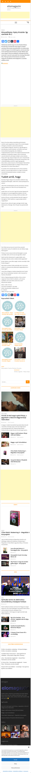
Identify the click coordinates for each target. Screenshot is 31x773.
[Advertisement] (15, 122)
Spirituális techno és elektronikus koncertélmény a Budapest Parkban (13, 601)
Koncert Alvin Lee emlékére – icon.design (11, 666)
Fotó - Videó (4, 413)
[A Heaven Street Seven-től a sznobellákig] (5, 634)
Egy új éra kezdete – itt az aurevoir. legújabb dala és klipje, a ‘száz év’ (20, 619)
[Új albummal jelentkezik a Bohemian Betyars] (5, 627)
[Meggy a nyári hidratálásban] (5, 444)
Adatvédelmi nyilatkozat (7, 771)
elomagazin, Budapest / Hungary (9, 744)
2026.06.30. (4, 604)
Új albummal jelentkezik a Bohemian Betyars (18, 626)
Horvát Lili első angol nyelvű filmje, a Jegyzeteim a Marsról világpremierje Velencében (14, 418)
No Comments (11, 422)
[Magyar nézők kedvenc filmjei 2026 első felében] (5, 435)
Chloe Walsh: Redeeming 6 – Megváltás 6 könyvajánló (18, 451)
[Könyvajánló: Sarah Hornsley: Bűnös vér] (5, 557)
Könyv (3, 29)
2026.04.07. (13, 636)
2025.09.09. (13, 559)
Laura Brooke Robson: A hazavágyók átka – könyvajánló (19, 549)
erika (2, 658)
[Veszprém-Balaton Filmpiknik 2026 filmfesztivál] (5, 462)
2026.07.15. (13, 463)
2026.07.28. (13, 444)
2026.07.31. (13, 437)
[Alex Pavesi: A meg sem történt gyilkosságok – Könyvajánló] (5, 563)
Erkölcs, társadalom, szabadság (9, 651)
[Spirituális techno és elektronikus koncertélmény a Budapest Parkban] (15, 585)
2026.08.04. (4, 422)
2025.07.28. (13, 565)
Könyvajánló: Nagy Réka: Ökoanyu (15, 655)
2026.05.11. (13, 629)
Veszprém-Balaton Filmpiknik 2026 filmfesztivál (19, 460)
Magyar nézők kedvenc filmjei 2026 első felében (19, 434)
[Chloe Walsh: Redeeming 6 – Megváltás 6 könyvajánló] (5, 453)
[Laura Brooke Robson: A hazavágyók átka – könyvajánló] (5, 550)
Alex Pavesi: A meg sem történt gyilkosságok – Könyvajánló (19, 562)
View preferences (15, 767)
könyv (11, 37)
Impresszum (25, 771)
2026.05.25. (13, 623)
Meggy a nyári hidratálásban (19, 442)
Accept (15, 759)
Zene (2, 597)
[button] (28, 747)
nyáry (14, 37)
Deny (15, 763)
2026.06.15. (13, 552)
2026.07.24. (13, 454)
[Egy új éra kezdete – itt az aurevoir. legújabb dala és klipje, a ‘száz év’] (5, 619)
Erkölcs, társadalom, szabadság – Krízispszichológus (14, 649)
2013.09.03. (4, 37)
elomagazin (14, 6)
